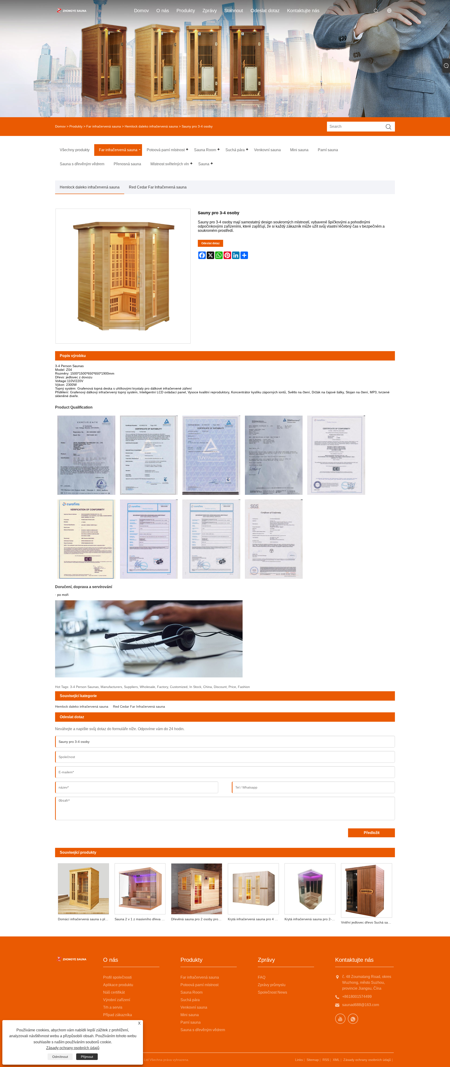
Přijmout (87, 1057)
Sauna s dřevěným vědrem (202, 1030)
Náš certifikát (114, 992)
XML (336, 1060)
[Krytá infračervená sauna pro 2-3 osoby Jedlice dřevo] (310, 887)
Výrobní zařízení (116, 1000)
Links (299, 1060)
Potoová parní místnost (199, 985)
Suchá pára (190, 1000)
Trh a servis (112, 1007)
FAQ (261, 977)
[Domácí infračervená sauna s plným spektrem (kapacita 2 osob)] (83, 887)
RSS (325, 1060)
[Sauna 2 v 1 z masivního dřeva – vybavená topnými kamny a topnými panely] (140, 887)
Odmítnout (60, 1057)
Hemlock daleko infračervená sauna (151, 126)
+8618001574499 (357, 997)
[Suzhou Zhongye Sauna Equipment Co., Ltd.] (71, 10)
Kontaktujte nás (303, 10)
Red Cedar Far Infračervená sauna (158, 187)
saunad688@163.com (360, 1005)
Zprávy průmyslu (271, 985)
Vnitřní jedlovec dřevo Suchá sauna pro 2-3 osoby (368, 922)
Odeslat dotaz (265, 10)
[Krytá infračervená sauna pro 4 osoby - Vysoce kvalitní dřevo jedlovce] (253, 887)
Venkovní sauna (193, 1007)
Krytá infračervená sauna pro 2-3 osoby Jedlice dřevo (311, 919)
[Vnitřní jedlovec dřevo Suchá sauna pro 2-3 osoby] (366, 889)
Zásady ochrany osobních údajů (367, 1060)
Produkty (185, 10)
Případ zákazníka (117, 1015)
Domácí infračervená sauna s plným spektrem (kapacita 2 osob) (85, 919)
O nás (162, 10)
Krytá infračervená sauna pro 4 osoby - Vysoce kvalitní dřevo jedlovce (255, 919)
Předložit (371, 833)
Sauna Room (191, 992)
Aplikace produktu (118, 985)
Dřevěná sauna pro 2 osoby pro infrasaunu (198, 919)
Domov (141, 10)
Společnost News (272, 992)
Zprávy (209, 10)
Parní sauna (190, 1022)
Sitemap (313, 1060)
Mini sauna (189, 1015)
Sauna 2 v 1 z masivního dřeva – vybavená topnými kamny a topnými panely (142, 919)
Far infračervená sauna (103, 126)
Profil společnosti (117, 977)
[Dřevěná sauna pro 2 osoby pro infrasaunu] (196, 887)
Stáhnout (233, 10)
